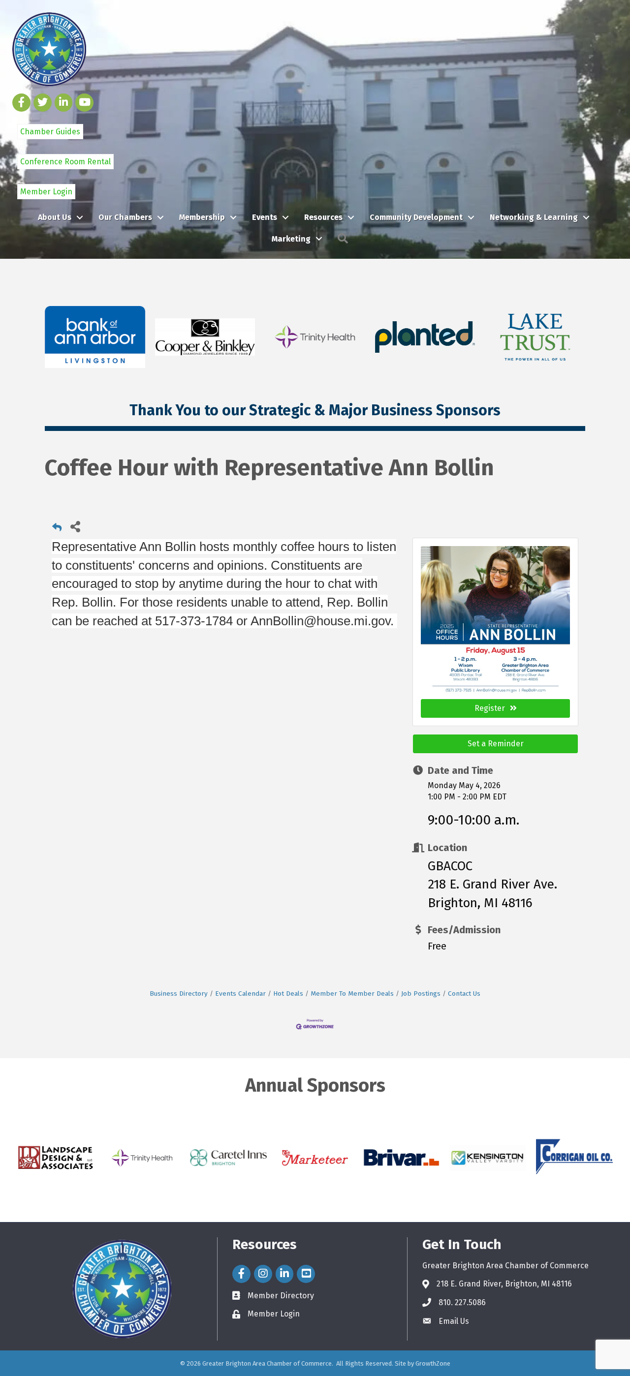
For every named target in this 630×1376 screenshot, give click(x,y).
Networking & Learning (534, 217)
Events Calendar (240, 993)
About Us (54, 217)
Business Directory (179, 993)
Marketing (291, 239)
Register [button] (489, 708)
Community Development (416, 217)
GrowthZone (432, 1363)
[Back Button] (57, 529)
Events (264, 217)
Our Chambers (125, 217)
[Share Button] (75, 526)
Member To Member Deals (352, 993)
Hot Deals (288, 993)
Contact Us (464, 993)
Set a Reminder (496, 743)
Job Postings (421, 993)
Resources (323, 217)
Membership (202, 217)
